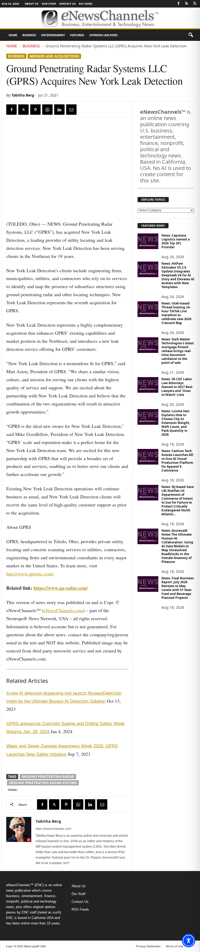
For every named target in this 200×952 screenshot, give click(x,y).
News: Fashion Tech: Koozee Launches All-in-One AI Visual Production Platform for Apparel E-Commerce (177, 461)
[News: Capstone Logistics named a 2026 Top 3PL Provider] (148, 241)
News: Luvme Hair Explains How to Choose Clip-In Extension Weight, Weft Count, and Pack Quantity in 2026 (175, 423)
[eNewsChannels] (100, 18)
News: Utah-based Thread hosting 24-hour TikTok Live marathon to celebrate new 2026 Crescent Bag (176, 313)
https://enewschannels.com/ (53, 828)
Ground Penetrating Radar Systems (43, 782)
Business (29, 35)
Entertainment (53, 35)
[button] (190, 35)
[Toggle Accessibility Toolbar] (188, 940)
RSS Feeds (85, 3)
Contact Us (67, 3)
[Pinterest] (35, 109)
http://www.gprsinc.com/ (29, 573)
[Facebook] (178, 4)
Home (13, 35)
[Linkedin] (59, 109)
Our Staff (49, 3)
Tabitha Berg (22, 95)
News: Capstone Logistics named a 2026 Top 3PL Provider (175, 241)
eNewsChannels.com (63, 610)
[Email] (71, 109)
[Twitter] (194, 4)
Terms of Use (174, 946)
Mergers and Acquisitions (54, 56)
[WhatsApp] (47, 109)
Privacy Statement (148, 946)
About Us (32, 3)
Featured (77, 35)
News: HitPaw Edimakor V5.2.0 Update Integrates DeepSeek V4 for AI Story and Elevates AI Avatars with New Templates (177, 275)
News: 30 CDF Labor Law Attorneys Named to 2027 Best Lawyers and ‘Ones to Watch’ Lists (176, 387)
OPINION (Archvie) (103, 35)
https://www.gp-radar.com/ (61, 588)
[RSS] (186, 4)
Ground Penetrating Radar (48, 776)
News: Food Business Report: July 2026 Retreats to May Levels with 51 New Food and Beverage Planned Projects (177, 588)
